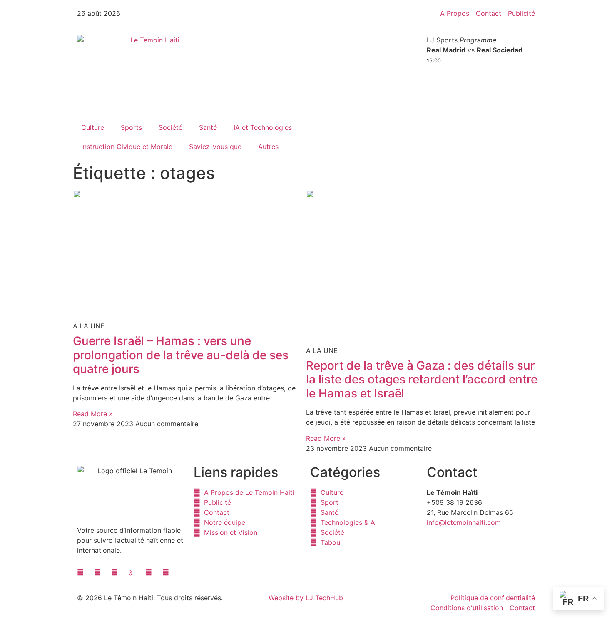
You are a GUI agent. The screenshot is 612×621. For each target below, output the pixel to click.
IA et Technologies (263, 127)
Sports (131, 127)
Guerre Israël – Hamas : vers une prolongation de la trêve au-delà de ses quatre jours (181, 355)
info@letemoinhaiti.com (464, 522)
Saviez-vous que (215, 146)
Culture (92, 127)
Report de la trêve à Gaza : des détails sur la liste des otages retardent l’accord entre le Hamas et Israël (421, 379)
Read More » (93, 414)
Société (170, 127)
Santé (208, 127)
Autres (268, 146)
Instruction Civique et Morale (126, 146)
